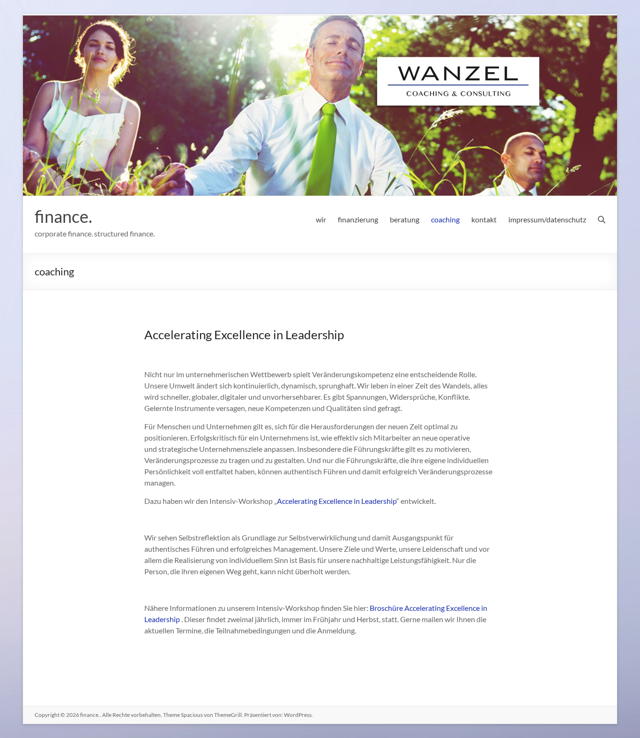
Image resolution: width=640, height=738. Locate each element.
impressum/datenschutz (547, 219)
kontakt (484, 219)
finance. (63, 216)
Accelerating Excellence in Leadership (336, 500)
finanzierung (358, 219)
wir (321, 219)
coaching (445, 219)
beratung (404, 219)
